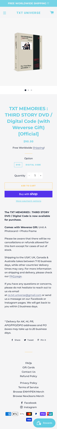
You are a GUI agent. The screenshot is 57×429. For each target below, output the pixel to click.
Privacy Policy (28, 383)
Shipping (38, 147)
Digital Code (33, 165)
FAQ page (15, 276)
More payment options (28, 201)
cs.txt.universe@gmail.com (24, 295)
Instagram (30, 407)
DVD (18, 165)
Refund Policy (28, 376)
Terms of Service (28, 387)
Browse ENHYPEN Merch (28, 391)
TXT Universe (29, 13)
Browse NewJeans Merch (28, 396)
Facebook (30, 402)
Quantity (19, 175)
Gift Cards (28, 367)
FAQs (28, 363)
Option (28, 158)
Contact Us (28, 371)
